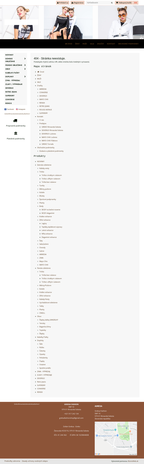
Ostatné (42, 364)
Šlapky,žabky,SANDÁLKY (48, 320)
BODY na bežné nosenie (51, 209)
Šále (41, 344)
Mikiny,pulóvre (45, 189)
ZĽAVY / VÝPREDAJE (44, 375)
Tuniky (42, 185)
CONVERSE (43, 92)
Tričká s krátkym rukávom (52, 175)
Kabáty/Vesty (44, 299)
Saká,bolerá (43, 244)
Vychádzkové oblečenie (48, 302)
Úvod (69, 44)
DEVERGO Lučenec (49, 134)
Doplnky (40, 340)
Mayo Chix (43, 261)
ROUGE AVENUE (45, 109)
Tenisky (42, 323)
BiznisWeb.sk (133, 461)
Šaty (41, 241)
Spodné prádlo (45, 368)
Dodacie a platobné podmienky (51, 151)
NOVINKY (40, 161)
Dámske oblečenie (44, 165)
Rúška (41, 347)
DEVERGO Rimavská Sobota (52, 130)
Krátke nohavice (45, 216)
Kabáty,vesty (44, 168)
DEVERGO (43, 96)
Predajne (42, 123)
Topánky (42, 330)
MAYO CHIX (43, 99)
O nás (41, 120)
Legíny (44, 223)
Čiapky (42, 361)
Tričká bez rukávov (49, 182)
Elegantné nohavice (49, 237)
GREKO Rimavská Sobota (51, 127)
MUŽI (85, 44)
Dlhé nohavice (44, 220)
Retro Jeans (41, 382)
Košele (41, 192)
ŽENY (77, 44)
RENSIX (42, 103)
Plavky (41, 203)
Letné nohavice (47, 230)
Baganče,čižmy (45, 326)
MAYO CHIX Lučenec (49, 137)
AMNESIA (42, 89)
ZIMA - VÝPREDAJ (43, 371)
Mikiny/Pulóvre (45, 285)
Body (41, 206)
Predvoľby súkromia (12, 461)
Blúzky (42, 196)
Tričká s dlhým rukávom (51, 179)
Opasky (42, 354)
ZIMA (41, 258)
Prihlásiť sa (63, 2)
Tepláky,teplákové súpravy (52, 227)
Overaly (42, 247)
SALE (92, 44)
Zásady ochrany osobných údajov (35, 461)
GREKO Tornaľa (47, 144)
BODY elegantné (48, 213)
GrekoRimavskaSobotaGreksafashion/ (17, 114)
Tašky (41, 306)
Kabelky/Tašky (42, 337)
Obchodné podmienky (128, 44)
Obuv (39, 316)
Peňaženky (43, 358)
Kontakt (111, 44)
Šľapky (41, 333)
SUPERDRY (43, 113)
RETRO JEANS (44, 106)
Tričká (41, 172)
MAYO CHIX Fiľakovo (49, 140)
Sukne (41, 251)
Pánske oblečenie (44, 268)
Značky (100, 44)
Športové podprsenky (47, 199)
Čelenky (42, 351)
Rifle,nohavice (47, 234)
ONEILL (42, 313)
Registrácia (78, 2)
